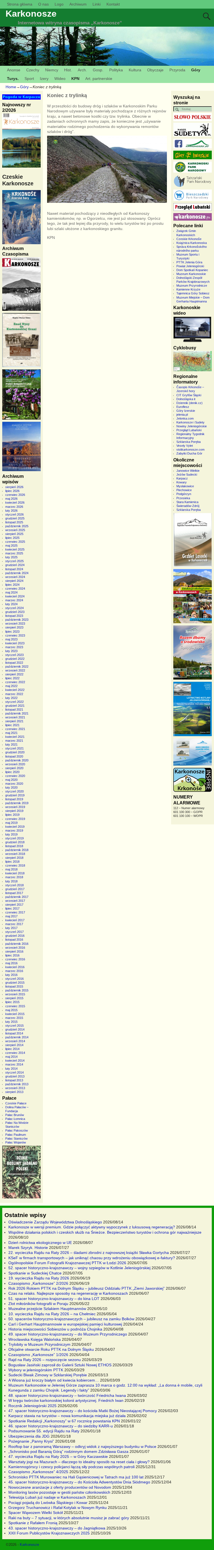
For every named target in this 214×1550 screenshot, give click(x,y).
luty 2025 (11, 557)
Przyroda (177, 70)
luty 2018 (11, 881)
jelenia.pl (182, 414)
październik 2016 (16, 943)
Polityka (116, 70)
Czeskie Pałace (15, 1103)
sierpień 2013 (14, 1092)
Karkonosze (31, 14)
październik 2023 (16, 619)
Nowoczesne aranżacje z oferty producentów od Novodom (59, 1487)
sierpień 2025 (14, 534)
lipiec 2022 (12, 678)
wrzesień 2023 (15, 623)
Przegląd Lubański (188, 430)
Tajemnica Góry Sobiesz (193, 293)
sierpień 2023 (14, 627)
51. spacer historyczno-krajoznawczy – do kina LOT (53, 1298)
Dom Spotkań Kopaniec (192, 270)
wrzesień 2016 (15, 947)
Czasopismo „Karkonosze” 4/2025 (38, 1472)
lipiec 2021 (12, 725)
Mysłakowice (185, 486)
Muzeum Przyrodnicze (191, 285)
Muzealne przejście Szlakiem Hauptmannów (47, 1308)
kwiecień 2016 (15, 967)
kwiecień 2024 (15, 596)
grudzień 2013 (15, 1076)
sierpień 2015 (14, 998)
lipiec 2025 (12, 537)
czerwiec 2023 (15, 635)
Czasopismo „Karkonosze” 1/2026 (38, 1354)
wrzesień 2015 (15, 994)
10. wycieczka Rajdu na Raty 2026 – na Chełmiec (52, 1314)
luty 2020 (11, 787)
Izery (44, 78)
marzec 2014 (14, 1064)
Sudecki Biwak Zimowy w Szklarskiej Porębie (47, 1375)
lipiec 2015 (12, 1002)
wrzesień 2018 (15, 853)
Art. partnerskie (98, 78)
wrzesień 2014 (15, 1041)
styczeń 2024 (14, 608)
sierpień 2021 (14, 721)
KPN (75, 78)
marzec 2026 (14, 506)
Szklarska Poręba (188, 441)
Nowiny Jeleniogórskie (191, 426)
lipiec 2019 (12, 814)
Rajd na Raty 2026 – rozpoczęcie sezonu (44, 1359)
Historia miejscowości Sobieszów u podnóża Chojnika (55, 1329)
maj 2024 (11, 592)
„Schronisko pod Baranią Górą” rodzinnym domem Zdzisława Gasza (68, 1451)
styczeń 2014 (14, 1072)
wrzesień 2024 (15, 577)
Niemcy (51, 70)
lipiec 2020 (12, 772)
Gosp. (98, 70)
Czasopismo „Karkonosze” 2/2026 (38, 1283)
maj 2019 (11, 822)
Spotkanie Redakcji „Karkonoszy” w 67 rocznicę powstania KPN (64, 1421)
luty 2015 (11, 1021)
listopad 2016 (14, 939)
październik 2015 (16, 990)
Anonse (13, 70)
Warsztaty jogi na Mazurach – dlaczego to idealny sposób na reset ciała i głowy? (79, 1462)
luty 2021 (11, 744)
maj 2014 (11, 1056)
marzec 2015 (14, 1017)
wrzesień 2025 (15, 530)
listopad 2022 (14, 662)
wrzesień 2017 (15, 900)
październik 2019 (16, 803)
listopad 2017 (14, 893)
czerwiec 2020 (15, 775)
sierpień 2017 (14, 904)
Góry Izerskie (185, 410)
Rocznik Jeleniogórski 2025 (32, 1405)
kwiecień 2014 (15, 1060)
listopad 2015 (14, 986)
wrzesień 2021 (15, 717)
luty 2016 (11, 974)
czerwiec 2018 (15, 865)
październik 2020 (16, 760)
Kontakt (113, 4)
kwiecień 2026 (15, 502)
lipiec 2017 (12, 908)
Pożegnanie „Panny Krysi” (31, 1441)
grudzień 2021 (15, 705)
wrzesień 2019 (15, 807)
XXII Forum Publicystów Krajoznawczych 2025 (49, 1533)
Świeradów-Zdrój (187, 506)
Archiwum (78, 4)
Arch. (82, 70)
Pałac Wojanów (15, 1142)
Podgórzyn (183, 494)
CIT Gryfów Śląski (188, 395)
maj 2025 (11, 545)
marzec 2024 (14, 600)
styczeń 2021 (14, 748)
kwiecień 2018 (15, 873)
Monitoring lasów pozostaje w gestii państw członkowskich (59, 1492)
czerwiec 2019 (15, 819)
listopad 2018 (14, 846)
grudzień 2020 (15, 752)
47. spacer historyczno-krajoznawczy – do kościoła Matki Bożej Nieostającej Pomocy (82, 1410)
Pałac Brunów (14, 1115)
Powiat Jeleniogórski (190, 266)
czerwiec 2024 (15, 588)
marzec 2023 (14, 647)
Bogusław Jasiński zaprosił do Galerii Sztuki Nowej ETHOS (59, 1365)
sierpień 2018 (14, 857)
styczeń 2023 (14, 655)
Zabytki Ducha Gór (189, 453)
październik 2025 (16, 526)
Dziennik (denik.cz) (189, 403)
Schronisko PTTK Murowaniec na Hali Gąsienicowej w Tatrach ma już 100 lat (76, 1477)
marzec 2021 (14, 740)
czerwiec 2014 (15, 1052)
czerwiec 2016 (15, 959)
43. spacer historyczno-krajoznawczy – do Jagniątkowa (56, 1528)
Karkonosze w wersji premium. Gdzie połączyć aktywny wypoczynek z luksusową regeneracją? (91, 1227)
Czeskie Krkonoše (188, 239)
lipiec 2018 (12, 861)
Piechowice (184, 490)
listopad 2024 (14, 569)
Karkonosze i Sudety (190, 422)
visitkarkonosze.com (190, 449)
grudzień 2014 (15, 1029)
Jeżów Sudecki (186, 474)
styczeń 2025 (14, 561)
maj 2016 (11, 963)
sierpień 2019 (14, 810)
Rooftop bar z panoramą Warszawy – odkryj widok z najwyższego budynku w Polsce (82, 1446)
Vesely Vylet (184, 445)
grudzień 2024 (15, 565)
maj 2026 (11, 498)
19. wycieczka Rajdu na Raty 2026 (38, 1278)
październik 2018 (16, 850)
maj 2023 (11, 639)
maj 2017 (11, 916)
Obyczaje (155, 70)
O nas (43, 4)
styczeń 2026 (14, 514)
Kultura (135, 70)
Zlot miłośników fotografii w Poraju (38, 1303)
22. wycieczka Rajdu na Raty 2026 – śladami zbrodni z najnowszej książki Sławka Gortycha (88, 1252)
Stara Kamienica (187, 502)
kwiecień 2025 (15, 549)
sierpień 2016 (14, 951)
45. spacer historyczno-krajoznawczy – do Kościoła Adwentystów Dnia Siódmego (79, 1482)
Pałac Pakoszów (16, 1130)
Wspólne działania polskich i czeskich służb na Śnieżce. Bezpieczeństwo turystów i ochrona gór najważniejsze (104, 1232)
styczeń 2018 (14, 885)
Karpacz (182, 478)
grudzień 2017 (15, 889)
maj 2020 (11, 779)
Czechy (32, 70)
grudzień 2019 (15, 795)
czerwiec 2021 (15, 729)
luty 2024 (11, 604)
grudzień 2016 (15, 935)
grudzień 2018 (15, 842)
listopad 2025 (14, 522)
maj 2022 (11, 686)
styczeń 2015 (14, 1025)
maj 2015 (11, 1010)
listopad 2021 (14, 709)
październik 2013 (16, 1084)
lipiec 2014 (12, 1049)
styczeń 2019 (14, 838)
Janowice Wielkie (188, 470)
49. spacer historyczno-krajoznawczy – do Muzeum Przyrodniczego (67, 1334)
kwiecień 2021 (15, 736)
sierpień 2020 (14, 768)
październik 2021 (16, 713)
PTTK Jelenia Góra (189, 262)
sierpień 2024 (14, 580)
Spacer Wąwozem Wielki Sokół (35, 1512)
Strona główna (19, 4)
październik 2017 (16, 896)
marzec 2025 (14, 553)
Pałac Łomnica (15, 1118)
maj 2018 (11, 869)
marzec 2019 (14, 830)
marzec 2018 (14, 877)
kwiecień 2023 (15, 643)
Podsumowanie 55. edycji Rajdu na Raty (43, 1431)
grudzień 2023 (15, 612)
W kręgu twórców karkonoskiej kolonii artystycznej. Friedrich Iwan (65, 1400)
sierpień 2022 (14, 674)
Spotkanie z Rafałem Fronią (32, 1523)
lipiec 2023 (12, 631)
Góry (195, 70)
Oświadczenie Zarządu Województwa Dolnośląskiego (55, 1222)
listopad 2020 (14, 756)
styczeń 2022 (14, 701)
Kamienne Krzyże (188, 289)
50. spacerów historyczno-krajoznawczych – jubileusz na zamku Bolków (71, 1319)
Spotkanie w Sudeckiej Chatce (35, 1273)
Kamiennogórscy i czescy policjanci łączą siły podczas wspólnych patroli (71, 1467)
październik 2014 (16, 1037)
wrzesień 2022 (15, 670)
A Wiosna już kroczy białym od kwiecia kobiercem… (53, 1380)
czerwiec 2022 (15, 682)
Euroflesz (182, 406)
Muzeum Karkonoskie (191, 274)
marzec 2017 (14, 924)
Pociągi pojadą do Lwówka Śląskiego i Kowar (47, 1502)
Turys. (13, 78)
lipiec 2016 (12, 955)
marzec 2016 (14, 971)
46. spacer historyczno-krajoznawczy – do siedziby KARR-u (60, 1426)
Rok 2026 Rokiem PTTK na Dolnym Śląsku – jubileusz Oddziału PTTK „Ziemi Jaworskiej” (86, 1288)
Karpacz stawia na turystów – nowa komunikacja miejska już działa (67, 1415)
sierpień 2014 (14, 1045)
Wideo (59, 78)
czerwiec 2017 (15, 912)
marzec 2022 (14, 694)
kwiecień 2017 (15, 920)
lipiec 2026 (12, 491)
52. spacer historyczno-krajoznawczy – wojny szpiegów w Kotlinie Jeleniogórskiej (79, 1268)
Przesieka (183, 498)
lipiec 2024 (12, 584)
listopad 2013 (14, 1080)
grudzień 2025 (15, 518)
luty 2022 (11, 698)
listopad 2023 (14, 615)
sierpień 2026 (14, 487)
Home (11, 87)
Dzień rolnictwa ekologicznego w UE (40, 1242)
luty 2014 (11, 1068)
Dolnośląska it (185, 399)
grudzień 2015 (15, 982)
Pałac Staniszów (16, 1138)
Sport (29, 78)
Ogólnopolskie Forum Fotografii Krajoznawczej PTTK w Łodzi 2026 (67, 1263)
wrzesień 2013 (15, 1088)
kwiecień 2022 (15, 689)
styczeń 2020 (14, 791)
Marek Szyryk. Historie (28, 1247)
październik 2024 (16, 573)
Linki (97, 4)
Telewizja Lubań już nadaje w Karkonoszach (47, 1497)
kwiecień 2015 (15, 1014)
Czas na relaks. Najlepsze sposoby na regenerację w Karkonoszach (68, 1293)
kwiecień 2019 (15, 826)
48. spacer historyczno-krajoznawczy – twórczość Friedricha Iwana (67, 1395)
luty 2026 (11, 510)
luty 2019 (11, 834)
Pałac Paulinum (15, 1134)
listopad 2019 (14, 799)
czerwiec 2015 (15, 1006)
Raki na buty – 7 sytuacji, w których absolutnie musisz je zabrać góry (68, 1518)
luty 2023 (11, 651)
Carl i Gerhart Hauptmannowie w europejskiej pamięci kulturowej (65, 1324)
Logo (59, 4)
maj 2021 (11, 732)
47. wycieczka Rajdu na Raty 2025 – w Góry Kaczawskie (58, 1456)
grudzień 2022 (15, 658)
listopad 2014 (14, 1033)
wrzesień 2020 (15, 764)
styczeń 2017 (14, 931)
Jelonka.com (185, 418)
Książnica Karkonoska (191, 242)
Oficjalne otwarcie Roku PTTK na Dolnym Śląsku (51, 1349)
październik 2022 (16, 666)
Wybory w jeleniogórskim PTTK (35, 1370)
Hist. (68, 70)
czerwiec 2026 (15, 494)
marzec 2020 (14, 783)
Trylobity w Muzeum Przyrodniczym (39, 1344)
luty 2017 (11, 928)
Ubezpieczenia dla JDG (29, 1436)
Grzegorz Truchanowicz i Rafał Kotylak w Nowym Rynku (57, 1507)
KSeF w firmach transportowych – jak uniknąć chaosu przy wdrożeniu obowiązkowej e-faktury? (91, 1258)
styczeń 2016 (14, 978)
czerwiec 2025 (15, 541)
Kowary (181, 482)
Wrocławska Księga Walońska (34, 1339)
